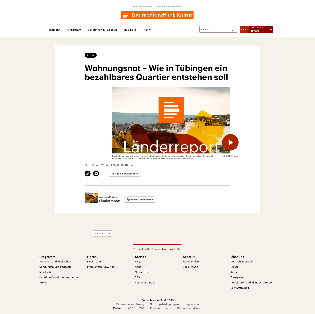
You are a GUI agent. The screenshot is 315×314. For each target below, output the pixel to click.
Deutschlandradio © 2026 (157, 300)
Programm (74, 29)
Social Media (191, 266)
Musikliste (130, 29)
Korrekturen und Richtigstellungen (252, 282)
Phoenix (155, 308)
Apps (138, 266)
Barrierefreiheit (240, 287)
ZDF (141, 308)
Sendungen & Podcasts (102, 29)
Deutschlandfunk (142, 6)
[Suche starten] (234, 29)
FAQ (137, 261)
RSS (137, 277)
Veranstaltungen (145, 282)
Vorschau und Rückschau (55, 261)
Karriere (235, 271)
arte (168, 308)
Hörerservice (191, 261)
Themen (54, 29)
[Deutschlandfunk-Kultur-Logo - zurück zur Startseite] (157, 15)
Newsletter (141, 271)
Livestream (94, 261)
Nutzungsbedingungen (164, 304)
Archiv (147, 29)
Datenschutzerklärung (130, 304)
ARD (130, 308)
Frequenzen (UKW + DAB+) (103, 266)
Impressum (192, 304)
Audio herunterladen (126, 173)
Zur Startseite (102, 233)
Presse (235, 266)
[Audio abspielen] (230, 142)
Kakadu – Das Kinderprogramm (58, 277)
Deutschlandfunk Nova (169, 6)
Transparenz (238, 277)
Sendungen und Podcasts (55, 266)
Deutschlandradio (242, 261)
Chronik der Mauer (188, 308)
